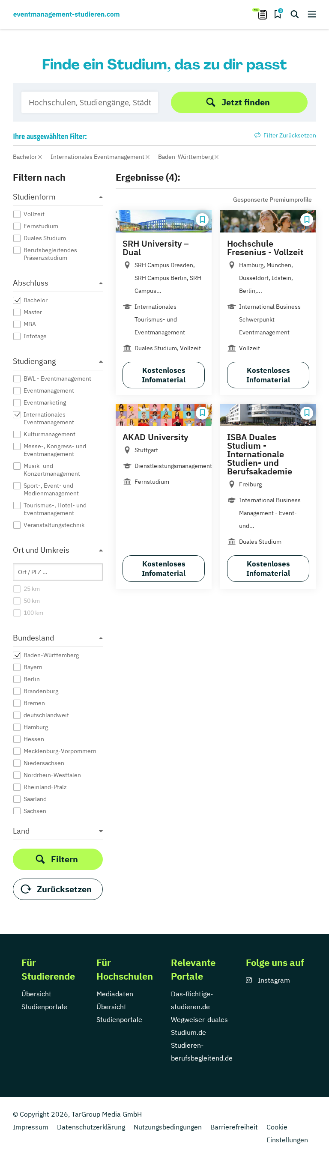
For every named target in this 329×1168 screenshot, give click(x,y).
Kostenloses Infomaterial (163, 375)
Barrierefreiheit (234, 1127)
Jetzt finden (245, 102)
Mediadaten (114, 993)
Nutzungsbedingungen (168, 1127)
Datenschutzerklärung (91, 1127)
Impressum (30, 1127)
